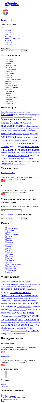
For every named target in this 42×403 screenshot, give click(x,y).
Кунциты (8, 77)
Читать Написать (4, 385)
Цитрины (9, 101)
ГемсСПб (6, 20)
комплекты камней (24, 137)
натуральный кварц (23, 142)
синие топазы (30, 152)
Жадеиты (8, 71)
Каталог (8, 32)
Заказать (4, 395)
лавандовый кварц (14, 140)
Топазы (8, 93)
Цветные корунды (12, 97)
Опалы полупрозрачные (32, 115)
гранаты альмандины (6, 128)
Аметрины (9, 61)
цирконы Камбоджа (23, 161)
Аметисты (9, 59)
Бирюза (8, 63)
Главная (8, 30)
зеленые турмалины (22, 134)
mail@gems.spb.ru (12, 5)
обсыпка (5, 146)
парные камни (30, 146)
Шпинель (9, 103)
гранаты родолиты (31, 128)
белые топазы (27, 117)
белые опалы (18, 117)
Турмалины (9, 95)
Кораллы (8, 75)
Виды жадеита (5, 185)
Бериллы (3, 112)
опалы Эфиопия (15, 147)
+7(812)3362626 (11, 3)
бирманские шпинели (12, 119)
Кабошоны (7, 114)
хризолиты (14, 161)
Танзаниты (9, 91)
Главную (10, 214)
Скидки (8, 36)
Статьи (8, 40)
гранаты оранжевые (18, 128)
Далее (3, 181)
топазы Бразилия (18, 155)
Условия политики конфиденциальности (14, 398)
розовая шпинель (7, 152)
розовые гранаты (19, 152)
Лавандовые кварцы (13, 79)
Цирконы (9, 99)
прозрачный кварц (28, 149)
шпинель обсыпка (19, 164)
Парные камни (11, 85)
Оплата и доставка (12, 38)
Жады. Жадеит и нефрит (8, 173)
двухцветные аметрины (27, 131)
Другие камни (10, 69)
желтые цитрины (8, 134)
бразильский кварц (12, 125)
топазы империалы (15, 158)
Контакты (9, 44)
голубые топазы (30, 126)
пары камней (9, 149)
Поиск (25, 50)
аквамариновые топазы (7, 117)
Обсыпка (8, 81)
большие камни (20, 122)
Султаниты (9, 89)
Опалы (8, 83)
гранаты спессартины (9, 131)
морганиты (23, 140)
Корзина (8, 42)
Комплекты (9, 73)
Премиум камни (11, 87)
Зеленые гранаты (12, 112)
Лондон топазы (18, 115)
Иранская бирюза (24, 112)
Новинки (8, 34)
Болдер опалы (10, 65)
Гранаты (8, 67)
